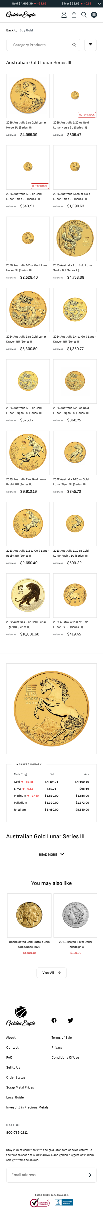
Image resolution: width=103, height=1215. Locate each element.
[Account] (64, 15)
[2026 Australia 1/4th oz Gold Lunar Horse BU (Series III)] (75, 168)
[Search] (84, 15)
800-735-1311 (17, 1132)
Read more (48, 854)
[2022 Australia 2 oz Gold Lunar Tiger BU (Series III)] (28, 596)
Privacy (57, 1047)
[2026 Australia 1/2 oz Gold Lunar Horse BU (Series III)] (28, 240)
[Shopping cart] (74, 15)
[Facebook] (57, 1020)
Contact (12, 1047)
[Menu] (94, 15)
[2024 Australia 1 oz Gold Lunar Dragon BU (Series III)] (28, 311)
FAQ (9, 1057)
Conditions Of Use (65, 1057)
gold (51, 1150)
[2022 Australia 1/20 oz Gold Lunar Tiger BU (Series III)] (75, 454)
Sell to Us (13, 1067)
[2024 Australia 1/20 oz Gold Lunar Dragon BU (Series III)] (75, 382)
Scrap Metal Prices (20, 1087)
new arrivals (44, 1155)
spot (24, 1155)
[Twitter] (73, 1020)
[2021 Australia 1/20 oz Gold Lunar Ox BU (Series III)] (75, 596)
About (11, 1037)
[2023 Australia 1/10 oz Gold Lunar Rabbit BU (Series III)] (75, 525)
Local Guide (15, 1097)
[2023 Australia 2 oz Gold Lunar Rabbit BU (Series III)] (28, 454)
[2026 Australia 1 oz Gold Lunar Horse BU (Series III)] (28, 97)
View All (48, 973)
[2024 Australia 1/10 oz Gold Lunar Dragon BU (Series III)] (28, 382)
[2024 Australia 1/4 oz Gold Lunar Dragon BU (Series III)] (75, 311)
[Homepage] (21, 14)
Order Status (16, 1077)
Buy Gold (26, 30)
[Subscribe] (89, 1175)
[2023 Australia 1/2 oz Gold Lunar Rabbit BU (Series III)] (28, 525)
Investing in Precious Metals (27, 1107)
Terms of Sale (62, 1037)
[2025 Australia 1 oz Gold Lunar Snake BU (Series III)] (75, 240)
